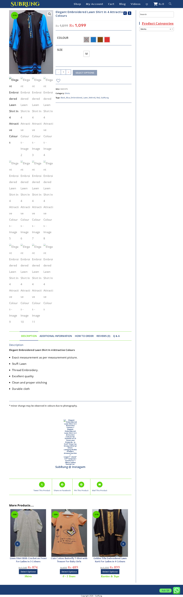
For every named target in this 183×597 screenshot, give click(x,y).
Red (98, 97)
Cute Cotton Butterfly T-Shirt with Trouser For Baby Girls (69, 560)
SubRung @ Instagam (70, 467)
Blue (68, 97)
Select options (85, 72)
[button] (49, 14)
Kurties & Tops (110, 576)
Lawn (85, 97)
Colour (62, 38)
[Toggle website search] (170, 4)
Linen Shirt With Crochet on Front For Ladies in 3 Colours (28, 560)
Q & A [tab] (116, 336)
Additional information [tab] (56, 336)
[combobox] (156, 29)
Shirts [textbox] (156, 29)
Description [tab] (29, 336)
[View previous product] (125, 13)
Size (60, 50)
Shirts (67, 93)
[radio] (86, 39)
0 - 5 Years (69, 576)
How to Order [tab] (84, 336)
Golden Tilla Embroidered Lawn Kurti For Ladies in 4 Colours (110, 560)
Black (63, 97)
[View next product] (130, 13)
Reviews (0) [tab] (103, 336)
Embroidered (76, 97)
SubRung (25, 4)
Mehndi (92, 97)
